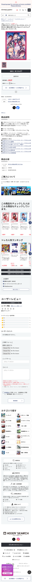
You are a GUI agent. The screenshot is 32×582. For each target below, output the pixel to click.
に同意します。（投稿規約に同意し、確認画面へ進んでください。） (15, 393)
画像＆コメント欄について (16, 306)
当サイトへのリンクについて (23, 566)
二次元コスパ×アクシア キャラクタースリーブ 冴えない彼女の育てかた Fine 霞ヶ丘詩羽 (16, 146)
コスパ (9, 99)
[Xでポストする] (14, 107)
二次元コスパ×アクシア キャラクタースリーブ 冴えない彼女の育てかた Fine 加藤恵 (16, 140)
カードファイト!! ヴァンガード (13, 284)
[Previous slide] (1, 222)
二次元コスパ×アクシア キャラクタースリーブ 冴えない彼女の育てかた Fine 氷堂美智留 (16, 152)
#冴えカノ (3, 112)
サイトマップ (16, 568)
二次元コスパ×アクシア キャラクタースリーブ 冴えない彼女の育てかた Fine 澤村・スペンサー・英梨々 (16, 143)
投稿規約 (6, 392)
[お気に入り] (20, 10)
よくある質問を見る (15, 519)
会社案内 (8, 563)
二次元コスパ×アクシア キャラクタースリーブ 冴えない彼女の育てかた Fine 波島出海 (16, 149)
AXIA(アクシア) (16, 99)
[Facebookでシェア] (17, 107)
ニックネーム (6, 359)
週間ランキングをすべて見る (16, 270)
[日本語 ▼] (17, 10)
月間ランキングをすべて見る (16, 274)
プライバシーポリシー (23, 563)
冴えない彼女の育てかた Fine (15, 164)
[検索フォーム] (25, 10)
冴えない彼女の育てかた (14, 101)
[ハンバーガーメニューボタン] (29, 10)
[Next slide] (30, 222)
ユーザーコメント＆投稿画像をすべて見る (11, 302)
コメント (5, 367)
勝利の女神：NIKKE (10, 281)
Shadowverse (8, 286)
